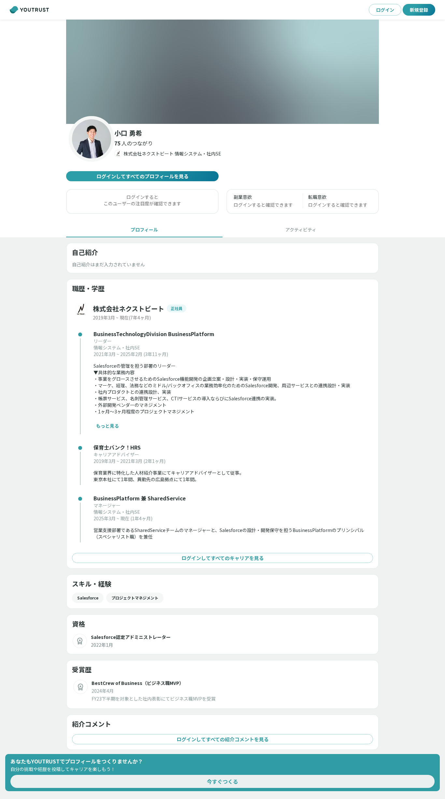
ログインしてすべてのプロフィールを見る (142, 176)
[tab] (144, 229)
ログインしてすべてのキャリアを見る (222, 558)
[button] (222, 72)
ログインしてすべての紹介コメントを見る (223, 739)
